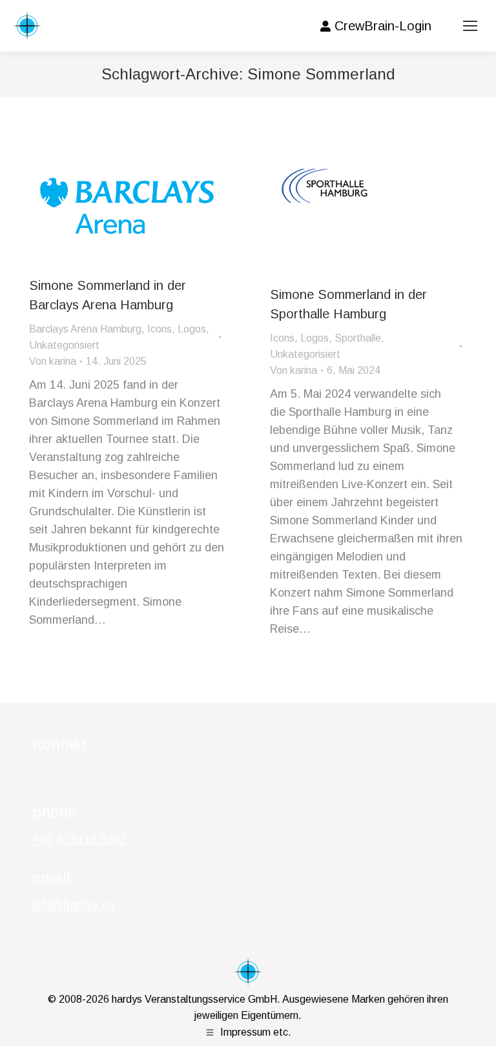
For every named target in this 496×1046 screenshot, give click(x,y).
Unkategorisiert (64, 345)
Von (52, 361)
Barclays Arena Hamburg (85, 328)
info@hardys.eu (73, 905)
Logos (192, 328)
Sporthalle (358, 338)
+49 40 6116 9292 (79, 840)
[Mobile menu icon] (470, 26)
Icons (159, 328)
